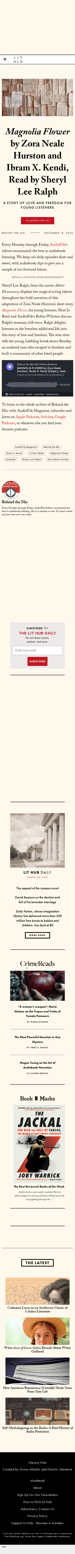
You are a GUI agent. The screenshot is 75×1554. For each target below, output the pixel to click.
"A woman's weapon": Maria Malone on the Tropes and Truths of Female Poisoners (37, 1011)
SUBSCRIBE (37, 661)
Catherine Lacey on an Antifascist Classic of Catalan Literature (37, 1310)
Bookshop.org (16, 1536)
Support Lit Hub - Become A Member (37, 1523)
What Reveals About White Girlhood (37, 1350)
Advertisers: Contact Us (37, 1509)
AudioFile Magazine (26, 446)
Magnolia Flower (60, 453)
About (37, 1488)
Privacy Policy (38, 1516)
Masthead (37, 1480)
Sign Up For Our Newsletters (37, 1495)
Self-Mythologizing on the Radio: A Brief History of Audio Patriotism (37, 1430)
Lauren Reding (39, 1073)
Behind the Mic (13, 232)
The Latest (37, 1262)
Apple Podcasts (27, 417)
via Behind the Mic (37, 220)
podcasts (11, 459)
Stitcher (47, 417)
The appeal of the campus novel (37, 888)
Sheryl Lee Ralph (31, 459)
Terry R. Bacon (39, 1047)
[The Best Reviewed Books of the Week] (39, 1144)
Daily (37, 872)
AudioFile (58, 245)
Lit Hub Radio (36, 453)
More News (37, 935)
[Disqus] (37, 564)
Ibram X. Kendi (14, 453)
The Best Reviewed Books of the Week (39, 1186)
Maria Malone (39, 1021)
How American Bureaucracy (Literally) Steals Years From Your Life (37, 1390)
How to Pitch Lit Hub (37, 1502)
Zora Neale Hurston (58, 459)
